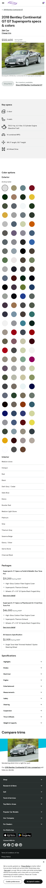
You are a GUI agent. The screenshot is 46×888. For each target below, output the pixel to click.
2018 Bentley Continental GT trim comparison (23, 767)
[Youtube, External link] (12, 844)
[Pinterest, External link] (20, 844)
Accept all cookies (33, 882)
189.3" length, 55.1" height (16, 142)
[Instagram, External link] (16, 844)
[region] (23, 873)
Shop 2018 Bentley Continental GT (29, 85)
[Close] (43, 862)
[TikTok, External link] (4, 844)
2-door (9, 111)
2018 (13, 10)
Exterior (5, 177)
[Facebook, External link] (8, 844)
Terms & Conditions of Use (10, 853)
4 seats (9, 119)
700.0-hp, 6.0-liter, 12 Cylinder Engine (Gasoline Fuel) (22, 127)
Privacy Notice (6, 857)
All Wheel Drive (12, 149)
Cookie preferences (13, 882)
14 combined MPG (13, 135)
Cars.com (7, 870)
